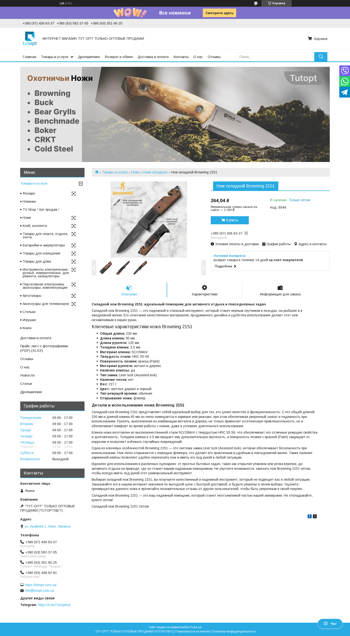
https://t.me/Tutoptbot (54, 605)
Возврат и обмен (119, 57)
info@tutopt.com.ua (39, 590)
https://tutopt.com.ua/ (41, 585)
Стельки (29, 312)
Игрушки (29, 320)
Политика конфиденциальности (233, 631)
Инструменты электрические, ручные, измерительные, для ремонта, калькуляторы (46, 273)
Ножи (135, 172)
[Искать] (320, 56)
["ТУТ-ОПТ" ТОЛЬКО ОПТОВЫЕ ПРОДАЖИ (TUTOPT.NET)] (30, 38)
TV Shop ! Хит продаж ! (41, 209)
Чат (334, 624)
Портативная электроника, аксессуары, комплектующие (45, 285)
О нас (198, 57)
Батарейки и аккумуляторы (44, 245)
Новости (27, 375)
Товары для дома (37, 261)
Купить (232, 220)
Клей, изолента (35, 226)
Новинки (29, 201)
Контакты (181, 57)
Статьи (26, 384)
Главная (29, 57)
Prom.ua (195, 627)
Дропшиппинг (89, 57)
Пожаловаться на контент (192, 631)
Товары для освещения (41, 253)
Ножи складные (155, 172)
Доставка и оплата (153, 57)
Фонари (29, 193)
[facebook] (310, 517)
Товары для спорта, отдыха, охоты (45, 235)
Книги (27, 328)
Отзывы (214, 57)
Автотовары (32, 296)
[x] (315, 517)
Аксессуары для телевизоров (46, 304)
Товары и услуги (54, 57)
